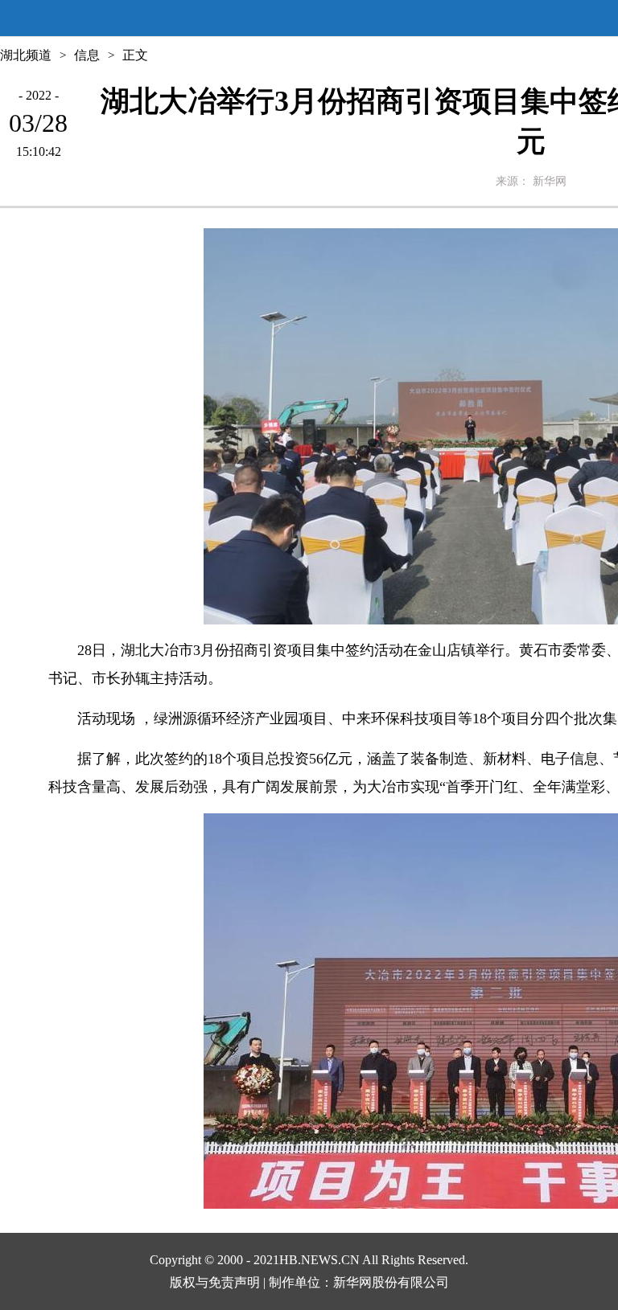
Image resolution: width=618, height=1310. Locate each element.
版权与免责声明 (215, 1282)
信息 (87, 55)
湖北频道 (26, 55)
